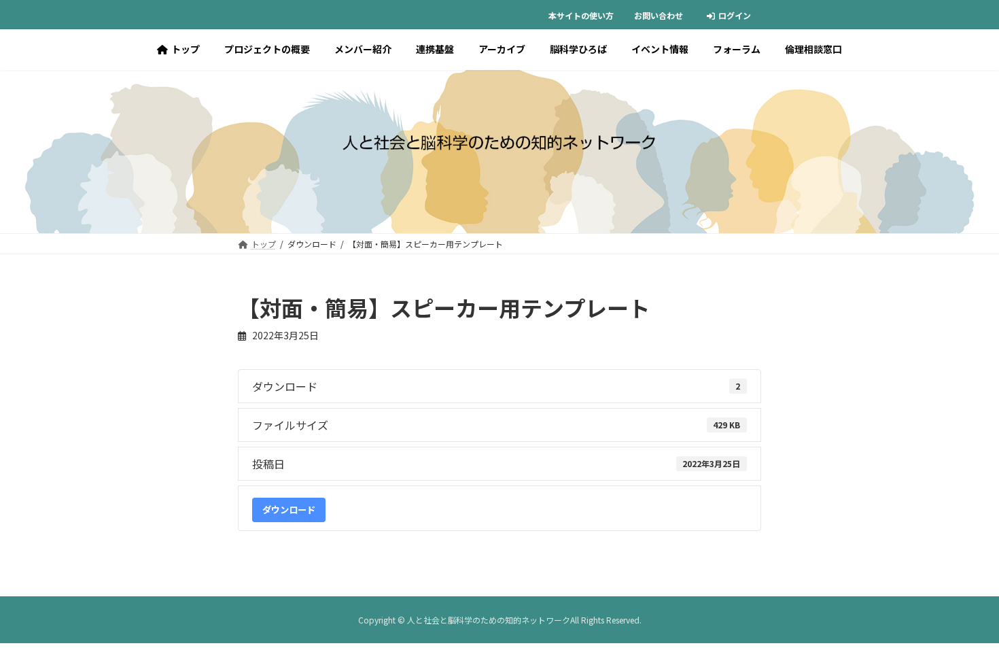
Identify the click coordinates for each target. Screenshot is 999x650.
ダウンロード (288, 509)
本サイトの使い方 (581, 15)
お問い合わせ (658, 15)
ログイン (734, 15)
